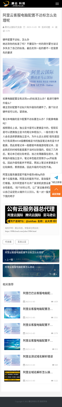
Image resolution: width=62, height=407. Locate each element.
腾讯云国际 (28, 192)
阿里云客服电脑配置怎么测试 (38, 309)
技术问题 (46, 27)
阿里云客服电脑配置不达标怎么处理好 (38, 340)
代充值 (8, 242)
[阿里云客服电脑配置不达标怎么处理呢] (12, 328)
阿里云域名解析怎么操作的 (38, 372)
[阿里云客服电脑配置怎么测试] (12, 312)
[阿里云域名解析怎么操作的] (12, 376)
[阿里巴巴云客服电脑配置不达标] (12, 296)
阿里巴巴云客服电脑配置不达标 (38, 293)
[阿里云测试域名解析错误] (12, 360)
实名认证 (22, 242)
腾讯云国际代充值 (13, 27)
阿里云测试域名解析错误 (38, 356)
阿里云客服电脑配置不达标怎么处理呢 (38, 324)
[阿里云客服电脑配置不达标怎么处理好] (12, 344)
